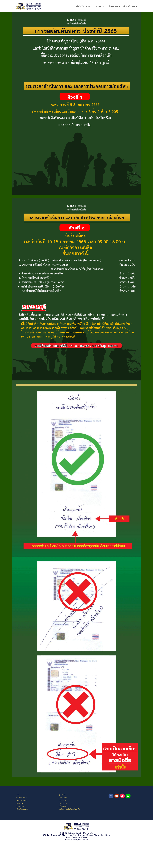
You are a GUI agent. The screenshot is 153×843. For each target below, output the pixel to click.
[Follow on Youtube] (116, 796)
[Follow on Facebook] (111, 796)
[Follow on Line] (128, 796)
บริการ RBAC (114, 6)
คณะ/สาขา (100, 6)
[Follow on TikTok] (122, 796)
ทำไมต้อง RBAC (84, 6)
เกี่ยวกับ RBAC (130, 6)
